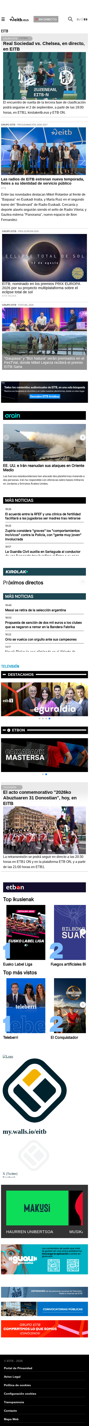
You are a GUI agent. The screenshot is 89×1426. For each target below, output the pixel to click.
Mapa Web (11, 1419)
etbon (18, 730)
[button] (83, 437)
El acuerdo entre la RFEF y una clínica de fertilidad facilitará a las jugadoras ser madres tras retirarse (43, 516)
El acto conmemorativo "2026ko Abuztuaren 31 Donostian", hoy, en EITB (40, 798)
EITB (4, 31)
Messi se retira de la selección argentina (35, 610)
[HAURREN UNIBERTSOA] (37, 1207)
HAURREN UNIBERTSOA (29, 1232)
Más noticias (19, 500)
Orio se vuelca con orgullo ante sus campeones (41, 639)
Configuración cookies (20, 1393)
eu (79, 19)
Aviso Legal (12, 1376)
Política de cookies (17, 1385)
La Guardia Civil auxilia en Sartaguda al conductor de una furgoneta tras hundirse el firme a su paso (43, 554)
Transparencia (14, 1402)
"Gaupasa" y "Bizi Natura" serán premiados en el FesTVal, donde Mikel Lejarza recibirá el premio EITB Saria (44, 362)
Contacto (10, 1410)
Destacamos (21, 674)
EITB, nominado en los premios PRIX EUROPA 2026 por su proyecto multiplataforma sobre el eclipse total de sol (41, 288)
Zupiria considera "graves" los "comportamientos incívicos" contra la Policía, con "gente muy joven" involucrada (43, 535)
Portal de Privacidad (18, 1368)
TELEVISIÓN (10, 666)
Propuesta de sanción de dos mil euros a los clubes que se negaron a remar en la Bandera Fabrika (43, 625)
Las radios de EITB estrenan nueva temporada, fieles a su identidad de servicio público (42, 181)
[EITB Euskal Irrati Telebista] (19, 18)
